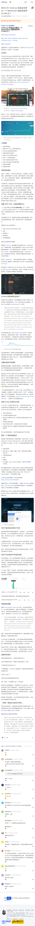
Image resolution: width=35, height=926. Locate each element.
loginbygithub (10, 866)
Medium (12, 710)
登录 (32, 2)
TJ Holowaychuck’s (16, 613)
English (21, 919)
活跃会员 (21, 910)
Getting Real (16, 304)
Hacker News (19, 332)
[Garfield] (2, 802)
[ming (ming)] (2, 842)
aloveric (7, 785)
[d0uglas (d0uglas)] (2, 884)
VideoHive (27, 483)
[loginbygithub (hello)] (2, 866)
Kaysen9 (8, 811)
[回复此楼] (33, 755)
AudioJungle (10, 485)
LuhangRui (8, 759)
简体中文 (9, 919)
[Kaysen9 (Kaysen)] (2, 811)
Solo (4, 2)
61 (6, 833)
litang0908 (7, 44)
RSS (9, 911)
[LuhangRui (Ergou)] (2, 759)
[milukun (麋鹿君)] (2, 794)
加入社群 (15, 910)
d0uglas (7, 884)
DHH (4, 304)
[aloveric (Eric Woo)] (2, 785)
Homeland (13, 916)
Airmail (5, 263)
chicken (7, 851)
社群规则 (9, 910)
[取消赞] (6, 755)
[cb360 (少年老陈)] (2, 750)
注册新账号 (7, 900)
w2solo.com (28, 47)
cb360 (7, 750)
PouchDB (5, 251)
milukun (8, 793)
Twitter (5, 710)
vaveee (7, 875)
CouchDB (30, 249)
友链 (32, 910)
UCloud (27, 916)
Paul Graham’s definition (11, 607)
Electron (9, 245)
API (12, 911)
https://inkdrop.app (17, 110)
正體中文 (15, 919)
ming (6, 842)
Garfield (7, 802)
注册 (25, 2)
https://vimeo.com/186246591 (10, 480)
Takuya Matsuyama (10, 35)
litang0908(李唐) (6, 16)
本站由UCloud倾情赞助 (7, 25)
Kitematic (8, 269)
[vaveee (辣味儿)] (2, 875)
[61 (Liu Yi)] (2, 833)
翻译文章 (5, 8)
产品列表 (27, 910)
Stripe (3, 405)
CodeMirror (8, 259)
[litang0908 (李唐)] (32, 7)
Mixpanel (15, 357)
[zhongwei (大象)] (2, 820)
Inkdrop (27, 58)
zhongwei (8, 820)
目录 (31, 26)
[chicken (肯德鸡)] (2, 851)
